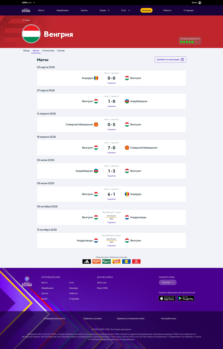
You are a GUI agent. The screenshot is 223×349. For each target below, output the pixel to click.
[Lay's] (116, 261)
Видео (44, 298)
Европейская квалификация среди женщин (26, 10)
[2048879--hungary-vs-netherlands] (111, 217)
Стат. (71, 282)
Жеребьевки (47, 288)
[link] (41, 10)
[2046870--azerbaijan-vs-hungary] (111, 171)
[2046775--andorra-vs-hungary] (111, 78)
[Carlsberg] (106, 261)
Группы (44, 293)
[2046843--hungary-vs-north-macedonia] (111, 148)
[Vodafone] (136, 261)
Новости (73, 293)
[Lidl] (126, 261)
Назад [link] (27, 20)
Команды (73, 288)
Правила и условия (92, 318)
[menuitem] (44, 10)
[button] (104, 10)
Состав (61, 51)
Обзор (26, 51)
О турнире (74, 298)
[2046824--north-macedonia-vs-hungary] (111, 124)
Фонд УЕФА (102, 288)
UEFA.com (102, 282)
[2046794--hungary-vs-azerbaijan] (111, 101)
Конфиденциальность (54, 318)
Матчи (36, 51)
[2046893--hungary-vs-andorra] (111, 194)
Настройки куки (168, 318)
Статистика (48, 51)
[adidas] (86, 261)
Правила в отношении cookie (130, 318)
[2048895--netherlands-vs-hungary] (111, 240)
